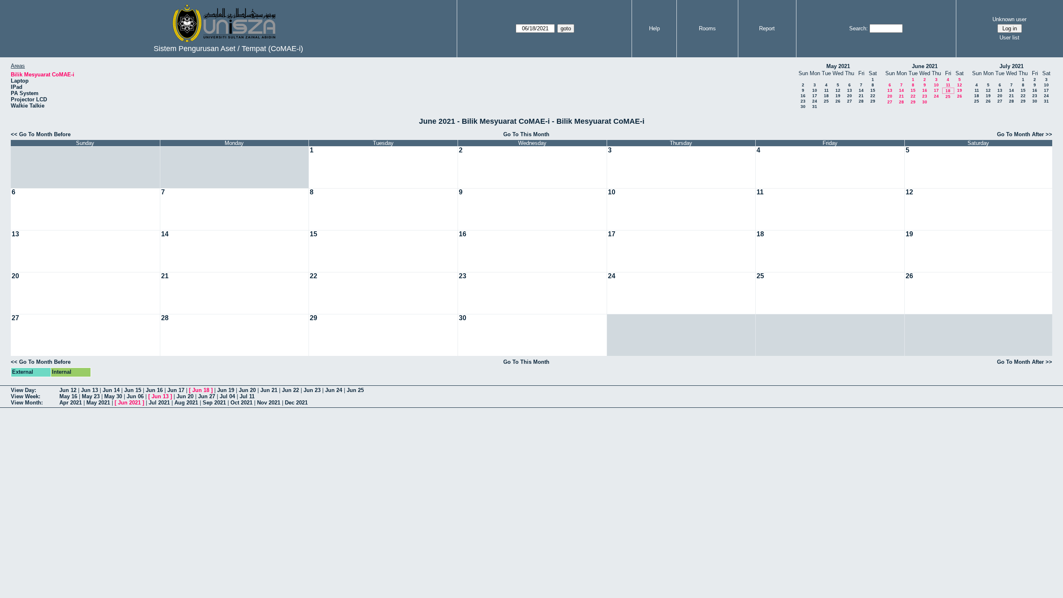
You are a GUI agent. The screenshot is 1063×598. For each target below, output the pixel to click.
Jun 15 (132, 390)
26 (837, 101)
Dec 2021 (296, 402)
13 (849, 90)
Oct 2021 (241, 402)
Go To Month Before (45, 134)
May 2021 (838, 66)
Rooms (707, 28)
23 (803, 101)
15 (872, 90)
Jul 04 (227, 396)
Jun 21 (268, 390)
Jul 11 (247, 396)
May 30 (113, 396)
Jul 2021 (159, 402)
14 (861, 90)
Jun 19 (225, 390)
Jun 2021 (129, 402)
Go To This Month (526, 134)
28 (861, 101)
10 (814, 90)
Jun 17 (175, 390)
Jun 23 (312, 390)
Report (767, 28)
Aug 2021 (186, 402)
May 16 (68, 396)
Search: (858, 28)
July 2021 (1011, 66)
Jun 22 (290, 390)
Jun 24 (333, 390)
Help (654, 28)
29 (872, 101)
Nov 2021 (268, 402)
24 (814, 101)
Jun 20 (247, 390)
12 (837, 90)
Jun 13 (89, 390)
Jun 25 (355, 390)
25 (826, 101)
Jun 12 (67, 390)
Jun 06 (135, 396)
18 (826, 95)
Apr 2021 (70, 402)
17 (814, 95)
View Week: (25, 396)
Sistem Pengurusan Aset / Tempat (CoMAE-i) (228, 48)
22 (872, 95)
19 (837, 95)
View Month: (27, 402)
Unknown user (1009, 19)
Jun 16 (154, 390)
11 (826, 90)
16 (803, 95)
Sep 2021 (214, 402)
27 (849, 101)
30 (803, 106)
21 (861, 95)
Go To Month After (1020, 134)
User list (1009, 37)
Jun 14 (111, 390)
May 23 (91, 396)
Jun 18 (200, 390)
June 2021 (925, 66)
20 (849, 95)
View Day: (23, 390)
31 (814, 106)
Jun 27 (206, 396)
